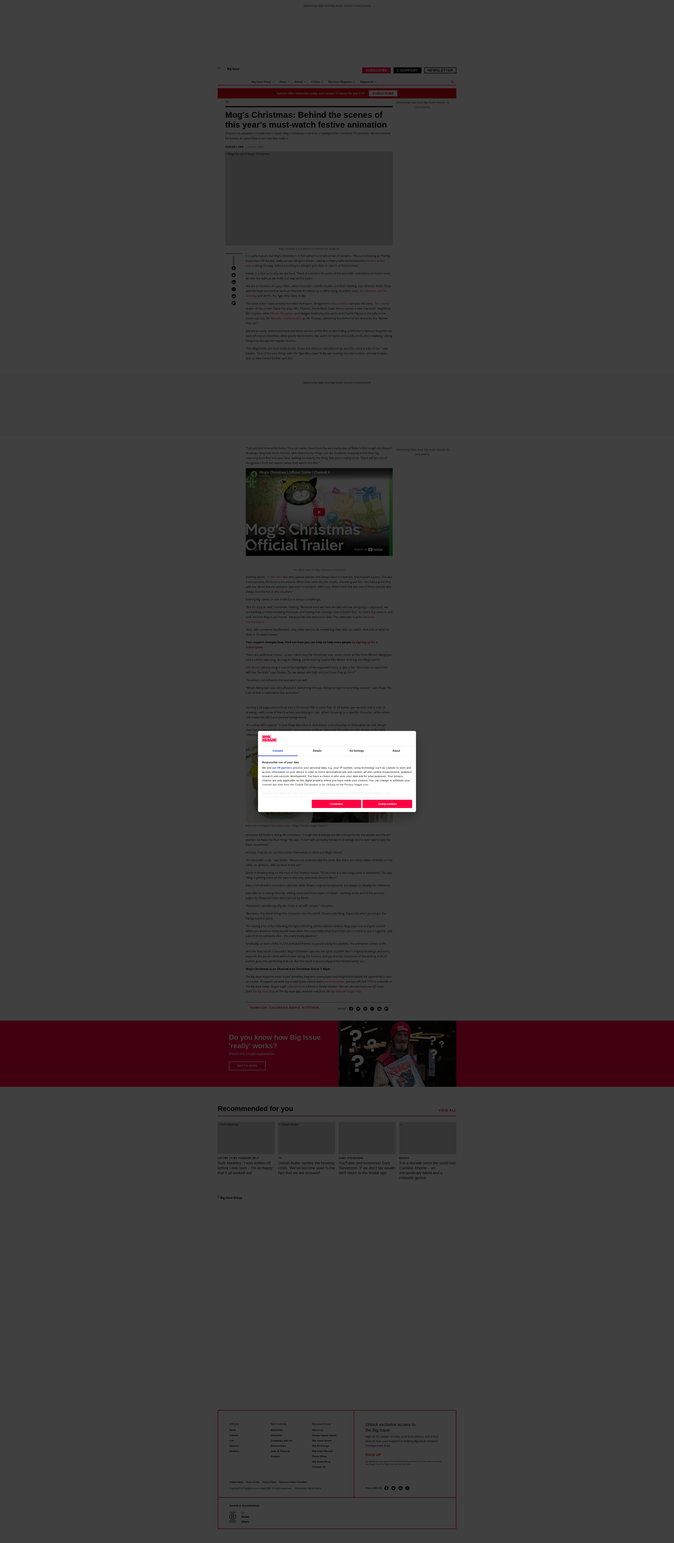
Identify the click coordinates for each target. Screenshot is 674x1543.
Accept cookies (387, 803)
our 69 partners (282, 767)
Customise (336, 803)
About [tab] (396, 750)
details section (381, 793)
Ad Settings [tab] (356, 750)
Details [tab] (317, 750)
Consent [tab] (278, 750)
